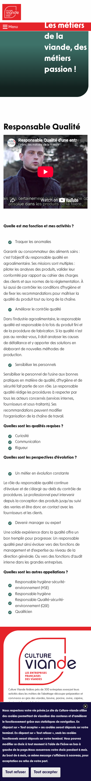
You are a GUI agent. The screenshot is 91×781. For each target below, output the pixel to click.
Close (85, 706)
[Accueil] (11, 12)
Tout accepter (45, 772)
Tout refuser (15, 772)
